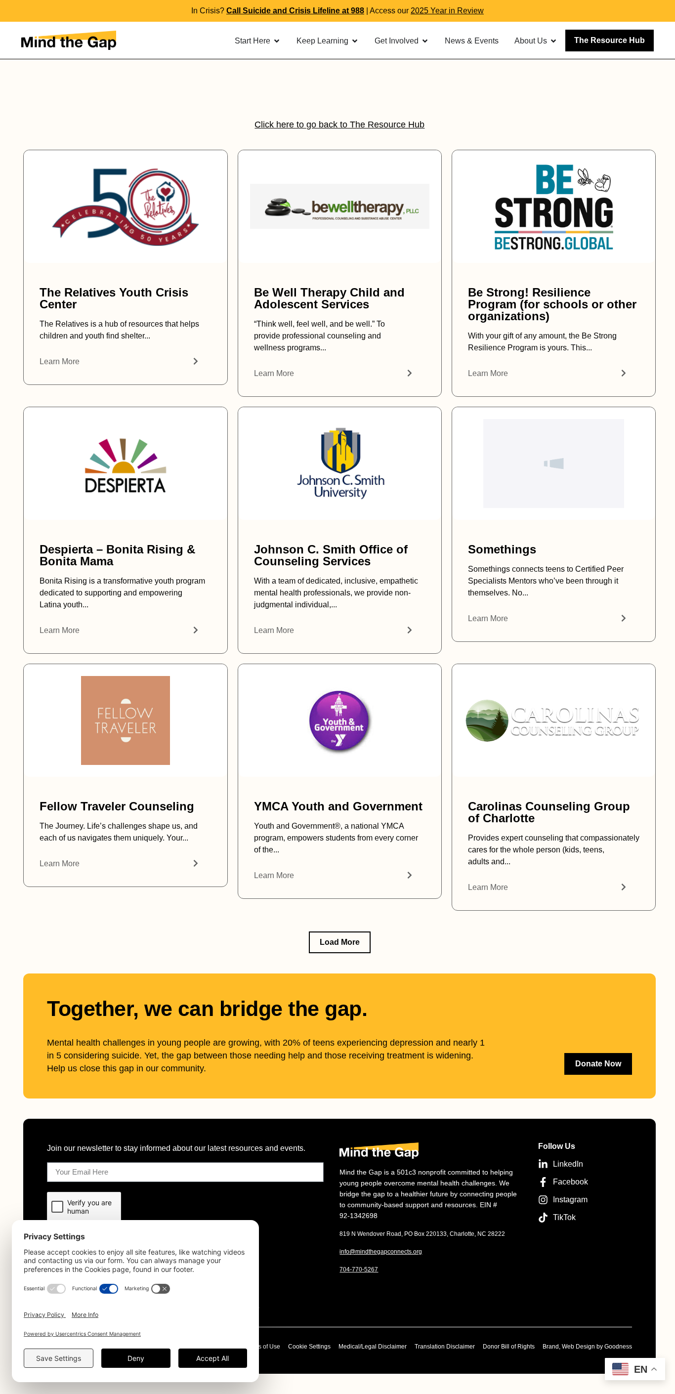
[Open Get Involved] (425, 41)
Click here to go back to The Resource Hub (339, 124)
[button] (340, 942)
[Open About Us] (553, 41)
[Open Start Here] (277, 41)
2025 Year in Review (447, 10)
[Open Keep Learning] (355, 41)
